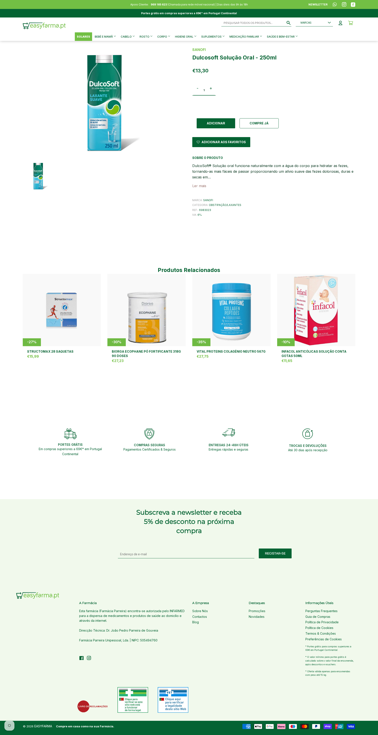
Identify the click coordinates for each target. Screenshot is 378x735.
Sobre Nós (200, 611)
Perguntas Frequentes (321, 611)
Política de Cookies (319, 628)
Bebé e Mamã (104, 36)
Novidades (256, 616)
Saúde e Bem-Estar (281, 36)
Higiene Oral (184, 36)
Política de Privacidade (322, 622)
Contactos (199, 616)
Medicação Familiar (244, 36)
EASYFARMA (43, 726)
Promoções (257, 611)
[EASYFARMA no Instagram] (89, 658)
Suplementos (211, 36)
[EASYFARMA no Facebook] (81, 658)
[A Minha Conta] (340, 23)
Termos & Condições (320, 633)
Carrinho (350, 23)
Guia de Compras (317, 616)
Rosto (145, 36)
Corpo (162, 36)
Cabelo (126, 36)
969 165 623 (159, 4)
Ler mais (199, 186)
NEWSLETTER (317, 4)
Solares (83, 36)
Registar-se (275, 553)
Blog (195, 622)
